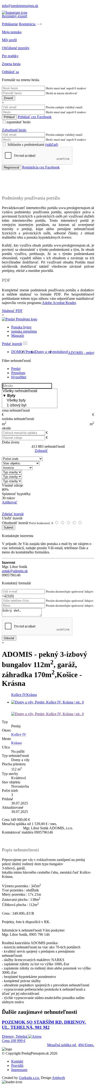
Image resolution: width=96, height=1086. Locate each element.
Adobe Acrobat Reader (59, 303)
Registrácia (27, 24)
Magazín (17, 336)
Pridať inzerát (12, 344)
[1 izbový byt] (29, 405)
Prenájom (18, 373)
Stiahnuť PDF (12, 311)
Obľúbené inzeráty (16, 48)
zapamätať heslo (19, 122)
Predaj (30, 352)
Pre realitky (10, 56)
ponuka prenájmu (24, 331)
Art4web (58, 1078)
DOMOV (18, 352)
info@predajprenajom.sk (20, 6)
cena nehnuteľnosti (16, 410)
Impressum (19, 1070)
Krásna (31, 695)
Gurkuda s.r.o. (29, 1078)
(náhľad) (51, 145)
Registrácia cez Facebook (41, 167)
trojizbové (60, 352)
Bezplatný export (14, 16)
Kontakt (17, 1061)
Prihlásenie (10, 24)
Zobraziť (41, 451)
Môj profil (9, 40)
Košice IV (18, 695)
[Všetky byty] (29, 400)
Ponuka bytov (21, 327)
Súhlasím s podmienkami (32, 145)
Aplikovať (9, 502)
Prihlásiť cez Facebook (34, 117)
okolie (6, 428)
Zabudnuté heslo (14, 130)
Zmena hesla (11, 64)
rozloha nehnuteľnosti (18, 419)
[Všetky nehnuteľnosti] (29, 391)
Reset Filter (55, 451)
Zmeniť (8, 98)
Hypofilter (18, 377)
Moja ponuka (11, 32)
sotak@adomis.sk (15, 571)
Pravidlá (17, 1065)
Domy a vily (44, 352)
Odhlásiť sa (10, 72)
